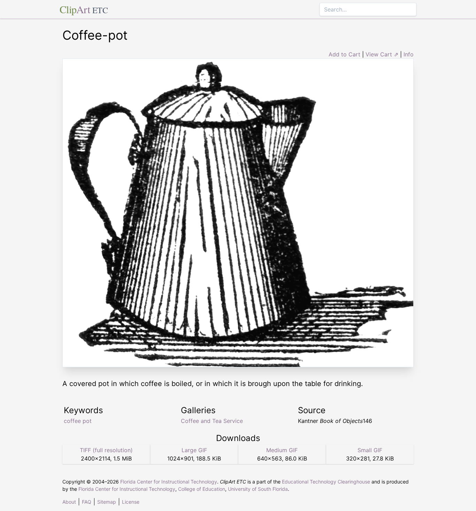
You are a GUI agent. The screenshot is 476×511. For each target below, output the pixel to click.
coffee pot (78, 420)
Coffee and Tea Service (212, 420)
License (130, 502)
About (69, 502)
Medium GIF (282, 450)
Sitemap (106, 502)
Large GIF (194, 450)
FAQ (86, 502)
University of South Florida (258, 489)
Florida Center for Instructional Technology (168, 482)
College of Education (201, 489)
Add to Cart (344, 54)
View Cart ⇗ (382, 54)
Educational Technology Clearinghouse (326, 482)
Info (409, 54)
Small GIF (370, 450)
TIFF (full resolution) (106, 450)
